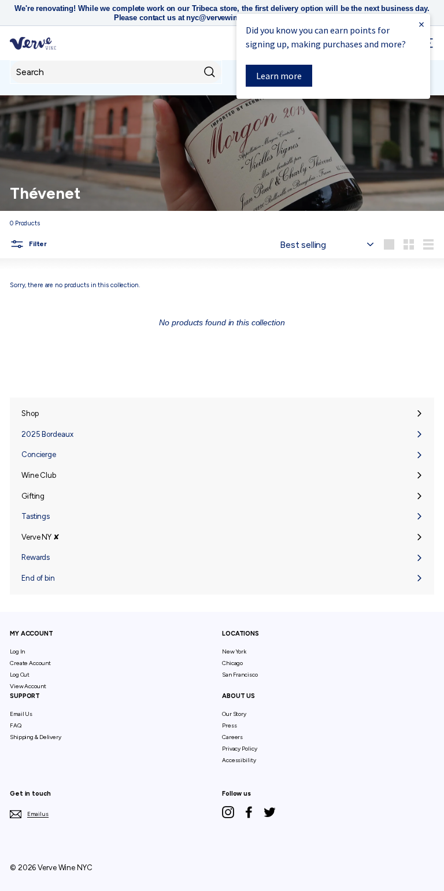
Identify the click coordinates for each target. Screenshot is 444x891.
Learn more (279, 75)
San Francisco (240, 674)
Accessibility (239, 760)
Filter (37, 244)
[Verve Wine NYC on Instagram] (228, 812)
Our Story (234, 714)
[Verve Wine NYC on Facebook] (249, 812)
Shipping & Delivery (35, 737)
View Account (28, 686)
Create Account (30, 663)
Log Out (19, 674)
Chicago (232, 663)
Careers (232, 737)
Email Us (21, 714)
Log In (17, 651)
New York (234, 651)
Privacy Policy (239, 748)
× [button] (421, 24)
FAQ (15, 725)
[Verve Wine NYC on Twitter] (270, 812)
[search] (115, 72)
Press (229, 725)
